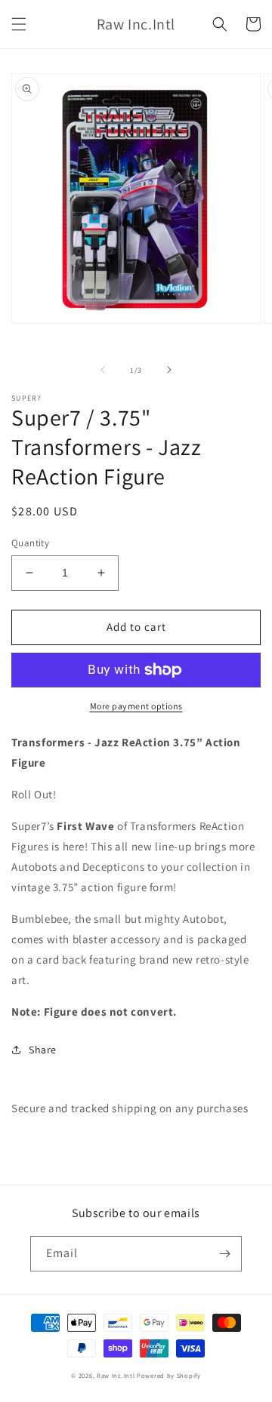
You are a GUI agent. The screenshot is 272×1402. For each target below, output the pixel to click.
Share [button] (43, 1049)
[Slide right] (169, 369)
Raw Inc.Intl (115, 1375)
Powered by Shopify (169, 1375)
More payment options (136, 706)
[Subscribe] (224, 1253)
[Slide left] (102, 369)
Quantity (30, 543)
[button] (19, 24)
